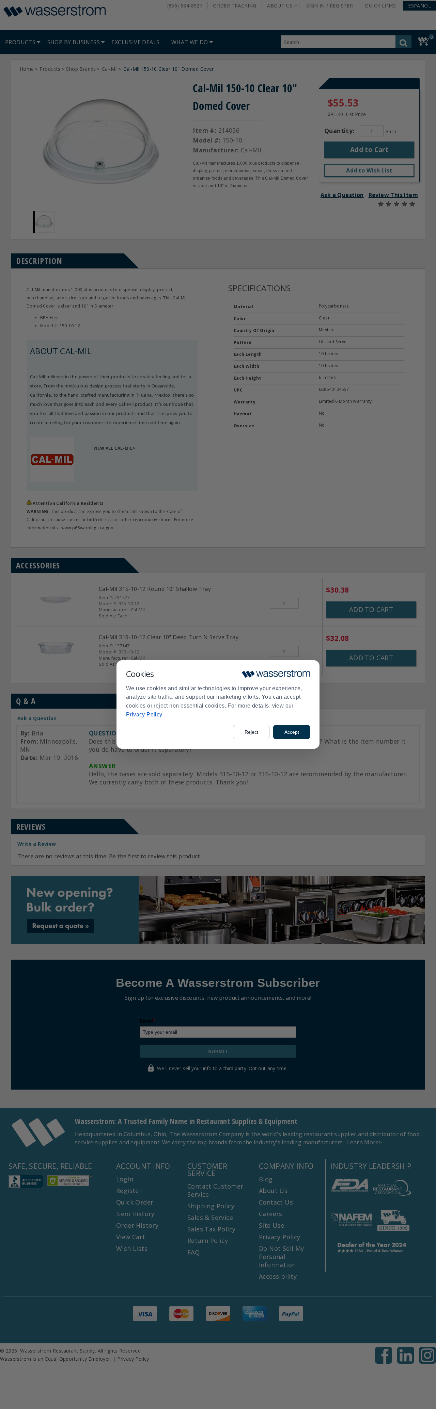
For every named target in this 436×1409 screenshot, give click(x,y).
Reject (251, 732)
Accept (291, 732)
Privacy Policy (144, 714)
